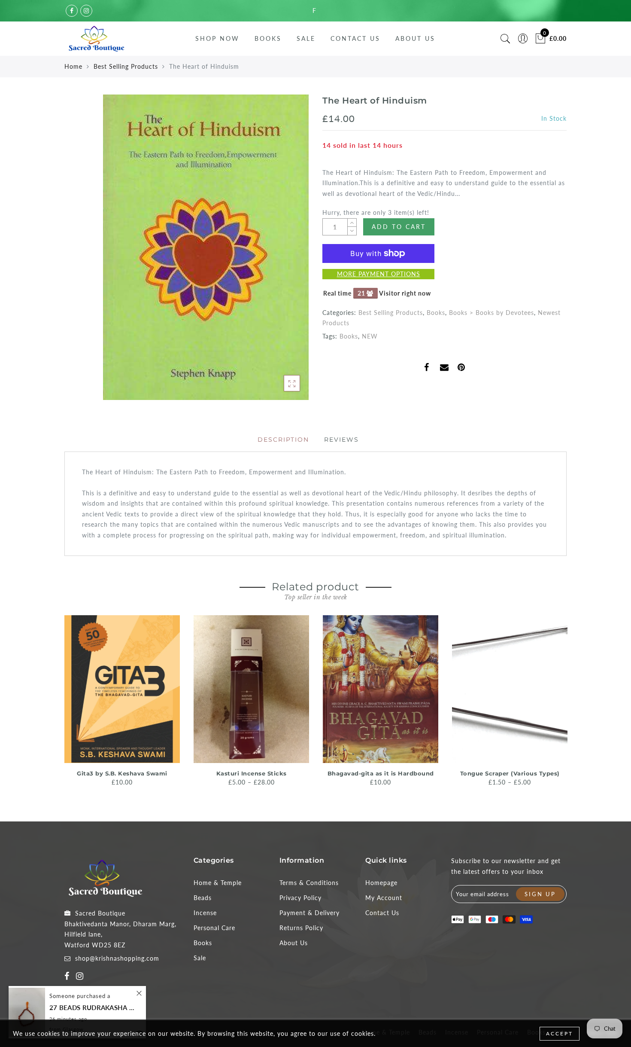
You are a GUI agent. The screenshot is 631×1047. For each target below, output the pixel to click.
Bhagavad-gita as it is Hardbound (381, 773)
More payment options (378, 274)
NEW (370, 336)
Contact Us (355, 38)
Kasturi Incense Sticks (251, 773)
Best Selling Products (126, 66)
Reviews (341, 439)
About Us (415, 38)
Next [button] (561, 704)
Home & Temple (218, 882)
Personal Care (214, 927)
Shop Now (217, 38)
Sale (306, 38)
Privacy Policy (300, 897)
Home (73, 66)
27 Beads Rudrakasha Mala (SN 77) (92, 1007)
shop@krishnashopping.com (117, 958)
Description (283, 439)
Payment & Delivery (309, 912)
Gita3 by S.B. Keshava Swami (122, 773)
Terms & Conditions (309, 882)
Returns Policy (301, 927)
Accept (559, 1033)
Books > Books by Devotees (491, 312)
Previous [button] (58, 704)
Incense (205, 912)
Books (268, 38)
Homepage (381, 882)
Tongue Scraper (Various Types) (510, 773)
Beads (203, 897)
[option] (122, 701)
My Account (383, 897)
